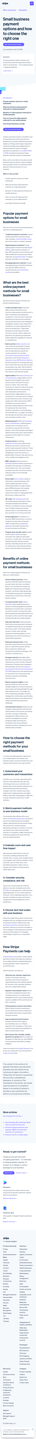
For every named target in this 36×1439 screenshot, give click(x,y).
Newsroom (23, 1377)
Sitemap (6, 1400)
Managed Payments (9, 1295)
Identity (5, 1284)
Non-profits (23, 1307)
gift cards (15, 534)
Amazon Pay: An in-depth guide (16, 1135)
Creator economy (25, 1289)
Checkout (6, 1263)
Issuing (5, 1289)
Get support (7, 1413)
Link (4, 1292)
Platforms (23, 1281)
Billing (5, 1257)
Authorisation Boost (9, 1254)
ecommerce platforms (11, 925)
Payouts (6, 1303)
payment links (20, 257)
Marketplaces (24, 1273)
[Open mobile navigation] (32, 3)
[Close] (32, 1429)
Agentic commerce (26, 1254)
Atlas (5, 1252)
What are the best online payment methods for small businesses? (15, 108)
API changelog (24, 1356)
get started (9, 1053)
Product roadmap (25, 1372)
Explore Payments (9, 1198)
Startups (22, 1252)
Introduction (7, 98)
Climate (5, 1265)
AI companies (24, 1286)
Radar (5, 1305)
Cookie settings (8, 1403)
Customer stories (9, 1374)
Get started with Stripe (13, 44)
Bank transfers (22, 344)
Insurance (23, 1300)
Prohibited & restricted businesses (7, 1392)
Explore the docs (9, 1221)
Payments (23, 10)
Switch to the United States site (14, 1434)
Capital (5, 1260)
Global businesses (26, 1268)
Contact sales (21, 1173)
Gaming (22, 1292)
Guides (5, 1372)
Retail (21, 1318)
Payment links (7, 1297)
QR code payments (19, 499)
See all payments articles (12, 1116)
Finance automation (26, 1265)
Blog (4, 1377)
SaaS (21, 1284)
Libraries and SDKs (26, 1359)
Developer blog (25, 1364)
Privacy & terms (8, 1387)
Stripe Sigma (7, 1313)
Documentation (25, 1348)
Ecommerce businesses (16, 819)
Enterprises (23, 1249)
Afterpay (8, 463)
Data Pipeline (7, 1273)
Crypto (5, 1271)
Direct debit (19, 479)
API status (23, 1353)
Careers (22, 1374)
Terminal (6, 1318)
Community (7, 1380)
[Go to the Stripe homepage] (5, 1238)
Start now (8, 1173)
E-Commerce (24, 1260)
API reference (24, 1350)
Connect (6, 1268)
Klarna (17, 463)
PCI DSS (6, 890)
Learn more (7, 71)
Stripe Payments (9, 957)
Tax (4, 1316)
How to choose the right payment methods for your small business (15, 119)
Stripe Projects (25, 1361)
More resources (9, 10)
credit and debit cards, (24, 239)
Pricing (5, 1249)
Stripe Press (24, 1380)
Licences (6, 1398)
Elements (6, 1276)
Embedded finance (26, 1263)
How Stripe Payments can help (14, 124)
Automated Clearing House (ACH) (17, 355)
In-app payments (25, 1271)
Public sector (24, 1315)
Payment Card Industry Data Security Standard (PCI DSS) (18, 669)
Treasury (6, 1321)
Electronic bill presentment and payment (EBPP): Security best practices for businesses (16, 1129)
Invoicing (6, 1286)
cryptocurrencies (11, 443)
